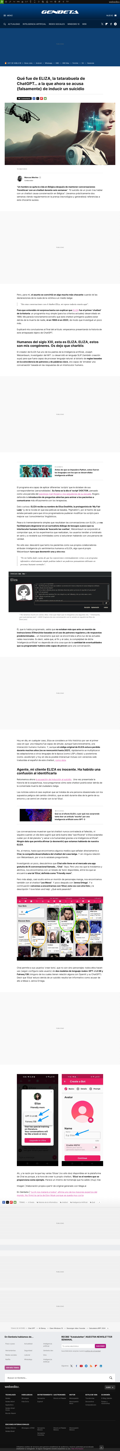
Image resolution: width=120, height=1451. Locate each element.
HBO (57, 63)
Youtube (81, 1365)
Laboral (27, 1355)
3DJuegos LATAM (27, 1428)
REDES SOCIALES (57, 24)
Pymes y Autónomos (105, 1402)
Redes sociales (11, 1355)
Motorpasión (74, 1398)
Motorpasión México (74, 1429)
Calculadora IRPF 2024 (97, 1328)
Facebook (111, 24)
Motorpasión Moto (74, 1402)
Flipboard (106, 24)
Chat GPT (32, 1328)
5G (83, 63)
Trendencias (89, 1398)
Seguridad (28, 1350)
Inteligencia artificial (47, 1345)
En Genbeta (59, 467)
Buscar (111, 1378)
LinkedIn (101, 1365)
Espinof (40, 1401)
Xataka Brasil (10, 1431)
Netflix (7, 1359)
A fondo (31, 1202)
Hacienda (90, 63)
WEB (84, 24)
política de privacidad (93, 1351)
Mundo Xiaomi (10, 1413)
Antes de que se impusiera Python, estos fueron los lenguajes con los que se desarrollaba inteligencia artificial (77, 473)
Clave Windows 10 (56, 1328)
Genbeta (60, 12)
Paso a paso (10, 1344)
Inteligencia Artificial (79, 1202)
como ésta (60, 760)
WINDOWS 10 (73, 24)
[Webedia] (12, 1386)
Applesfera (9, 1405)
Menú (10, 15)
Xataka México (10, 1428)
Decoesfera (89, 1401)
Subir (108, 1387)
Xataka (7, 1398)
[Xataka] (2, 2)
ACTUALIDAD (14, 24)
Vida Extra (25, 1401)
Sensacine (41, 1398)
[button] (32, 177)
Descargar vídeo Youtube (76, 1328)
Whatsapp (48, 63)
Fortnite (75, 63)
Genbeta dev (48, 1350)
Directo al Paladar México (59, 1429)
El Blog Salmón (106, 1398)
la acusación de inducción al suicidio (53, 779)
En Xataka (60, 811)
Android (39, 63)
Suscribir (100, 1346)
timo (45, 1355)
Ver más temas (12, 1368)
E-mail (45, 98)
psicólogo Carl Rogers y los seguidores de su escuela (65, 494)
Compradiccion (90, 1405)
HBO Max (65, 63)
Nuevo (109, 15)
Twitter (102, 24)
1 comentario (25, 98)
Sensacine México (41, 1429)
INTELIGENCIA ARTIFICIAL (34, 24)
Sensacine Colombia (41, 1434)
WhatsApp (28, 1359)
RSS (91, 1365)
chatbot (65, 1202)
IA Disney (42, 1328)
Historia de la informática (47, 1202)
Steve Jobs (28, 63)
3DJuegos (25, 1398)
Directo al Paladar (59, 1398)
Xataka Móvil (10, 1401)
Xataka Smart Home (10, 1409)
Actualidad (28, 1344)
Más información (77, 1449)
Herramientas (10, 1350)
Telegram (115, 24)
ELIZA (76, 310)
